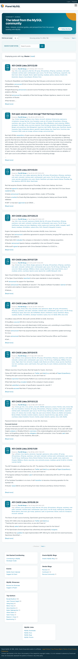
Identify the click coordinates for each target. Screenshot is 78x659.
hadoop (22, 225)
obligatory (33, 433)
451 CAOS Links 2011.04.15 (24, 352)
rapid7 (68, 225)
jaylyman (37, 125)
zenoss (27, 125)
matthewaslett (31, 73)
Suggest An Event (11, 574)
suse (39, 308)
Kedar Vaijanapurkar (13, 610)
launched (27, 278)
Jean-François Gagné (13, 601)
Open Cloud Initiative (57, 269)
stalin (60, 417)
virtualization (15, 121)
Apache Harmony (50, 415)
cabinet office (35, 227)
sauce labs (31, 460)
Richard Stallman (59, 410)
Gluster (31, 75)
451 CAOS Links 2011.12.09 (24, 65)
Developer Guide (11, 560)
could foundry (32, 364)
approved (21, 203)
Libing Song (11, 603)
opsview (62, 362)
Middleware (50, 123)
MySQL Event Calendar (13, 572)
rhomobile (24, 415)
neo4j (40, 362)
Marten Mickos (16, 511)
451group (52, 71)
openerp (52, 417)
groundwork (53, 125)
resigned (54, 529)
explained (8, 191)
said (63, 433)
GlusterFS (46, 227)
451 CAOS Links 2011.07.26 (24, 303)
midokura (55, 364)
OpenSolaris (68, 509)
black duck (15, 75)
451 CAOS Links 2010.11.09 (24, 449)
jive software (51, 362)
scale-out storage (27, 131)
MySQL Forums (28, 637)
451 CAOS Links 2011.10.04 (24, 170)
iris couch (49, 364)
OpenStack (63, 127)
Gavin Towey (11, 614)
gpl (20, 407)
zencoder (14, 366)
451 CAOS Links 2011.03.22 (25, 401)
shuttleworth (49, 312)
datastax (57, 75)
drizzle (68, 407)
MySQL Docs (28, 633)
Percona (68, 360)
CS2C (40, 227)
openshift (37, 129)
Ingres (21, 312)
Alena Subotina (12, 608)
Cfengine (14, 460)
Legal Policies (46, 649)
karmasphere (67, 413)
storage (22, 121)
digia (56, 415)
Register (74, 1)
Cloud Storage (45, 125)
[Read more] (9, 104)
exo (57, 413)
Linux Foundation (34, 121)
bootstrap (52, 225)
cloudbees (46, 75)
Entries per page (7, 38)
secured (17, 322)
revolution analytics (32, 415)
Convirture (63, 129)
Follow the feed (66, 29)
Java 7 (65, 269)
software (28, 119)
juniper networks (45, 417)
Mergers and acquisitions (19, 127)
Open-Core (23, 362)
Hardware (22, 119)
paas (58, 127)
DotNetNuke (36, 312)
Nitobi (28, 181)
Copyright (39, 454)
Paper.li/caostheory (63, 373)
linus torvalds (27, 413)
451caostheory (45, 71)
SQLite (28, 265)
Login (68, 1)
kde (37, 413)
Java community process (42, 460)
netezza (21, 413)
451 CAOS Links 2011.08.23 (25, 216)
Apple (50, 308)
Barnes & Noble (16, 415)
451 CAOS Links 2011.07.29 (24, 259)
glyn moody (31, 511)
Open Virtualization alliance (26, 129)
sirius (57, 417)
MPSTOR (23, 181)
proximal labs (62, 364)
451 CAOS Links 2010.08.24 (25, 502)
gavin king (43, 364)
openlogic (25, 269)
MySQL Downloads (30, 630)
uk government (49, 511)
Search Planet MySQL (11, 46)
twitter (39, 225)
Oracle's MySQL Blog (49, 558)
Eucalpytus (68, 511)
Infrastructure (55, 119)
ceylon (26, 364)
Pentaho (59, 407)
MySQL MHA (57, 314)
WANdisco (32, 269)
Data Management (32, 127)
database (48, 119)
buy (51, 129)
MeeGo (61, 413)
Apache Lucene (33, 271)
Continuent (46, 572)
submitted (15, 385)
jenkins (52, 75)
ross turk (14, 364)
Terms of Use (67, 649)
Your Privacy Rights (56, 649)
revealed (24, 382)
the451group (56, 73)
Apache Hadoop (44, 129)
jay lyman (32, 125)
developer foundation (37, 314)
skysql (42, 269)
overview (33, 431)
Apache (26, 454)
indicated (19, 240)
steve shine (64, 314)
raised (14, 486)
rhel (69, 73)
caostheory (59, 71)
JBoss (45, 123)
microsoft (42, 119)
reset (32, 56)
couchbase (26, 271)
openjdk (55, 458)
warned (63, 285)
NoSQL (49, 127)
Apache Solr (42, 271)
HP (69, 267)
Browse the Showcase (13, 585)
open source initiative (45, 413)
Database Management (63, 125)
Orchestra (58, 227)
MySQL (20, 314)
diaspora (21, 77)
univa (29, 179)
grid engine (50, 179)
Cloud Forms (56, 129)
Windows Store (37, 77)
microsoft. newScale (17, 513)
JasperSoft (64, 73)
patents (31, 407)
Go (42, 46)
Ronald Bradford (12, 599)
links (16, 71)
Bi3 (66, 75)
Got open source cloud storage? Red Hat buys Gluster (37, 114)
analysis (13, 431)
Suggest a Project (11, 587)
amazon (54, 407)
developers (15, 125)
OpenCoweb (34, 181)
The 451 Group (22, 69)
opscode (18, 179)
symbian (55, 454)
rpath (43, 511)
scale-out (42, 121)
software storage (38, 131)
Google (33, 265)
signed (15, 246)
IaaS (45, 127)
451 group (37, 71)
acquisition (20, 135)
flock (38, 364)
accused (16, 388)
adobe (28, 175)
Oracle (17, 119)
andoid (66, 415)
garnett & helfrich (61, 460)
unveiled (14, 197)
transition (38, 480)
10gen (17, 362)
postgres (17, 308)
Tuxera (69, 364)
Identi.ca (46, 373)
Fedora (37, 119)
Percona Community (49, 574)
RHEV (19, 131)
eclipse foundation (23, 417)
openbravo (38, 511)
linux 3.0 (50, 314)
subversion (32, 454)
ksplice (45, 314)
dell (32, 312)
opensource (25, 71)
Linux (19, 71)
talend (20, 75)
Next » (74, 38)
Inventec (37, 417)
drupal (33, 507)
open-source (39, 73)
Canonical (27, 409)
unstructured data (48, 131)
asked (17, 526)
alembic (61, 415)
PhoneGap (67, 179)
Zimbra (31, 458)
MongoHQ (52, 227)
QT (17, 413)
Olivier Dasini (11, 612)
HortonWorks (26, 227)
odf (69, 177)
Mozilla (37, 221)
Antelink (62, 75)
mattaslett (15, 73)
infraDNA (69, 460)
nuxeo (13, 179)
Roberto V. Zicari (12, 617)
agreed (14, 188)
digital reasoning (38, 75)
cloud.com (42, 415)
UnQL (59, 271)
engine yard (45, 225)
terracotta (29, 362)
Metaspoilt (54, 271)
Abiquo (66, 312)
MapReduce (33, 225)
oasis (33, 179)
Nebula (20, 269)
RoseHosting (11, 619)
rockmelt (14, 462)
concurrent (15, 269)
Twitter (37, 373)
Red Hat (31, 71)
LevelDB (48, 271)
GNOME (42, 407)
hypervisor (41, 127)
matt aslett (66, 71)
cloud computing (59, 123)
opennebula (24, 179)
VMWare (67, 123)
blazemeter (15, 77)
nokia (63, 407)
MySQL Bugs (28, 635)
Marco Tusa (11, 606)
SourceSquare (28, 77)
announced (18, 84)
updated (19, 533)
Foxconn (31, 417)
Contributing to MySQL (13, 558)
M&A (22, 125)
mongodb (25, 75)
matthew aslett (22, 73)
